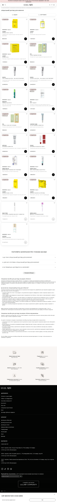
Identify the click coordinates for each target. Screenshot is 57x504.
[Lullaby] (28, 5)
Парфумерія (4, 429)
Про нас (3, 405)
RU (5, 491)
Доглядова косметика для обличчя (17, 7)
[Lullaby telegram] (11, 469)
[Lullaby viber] (8, 469)
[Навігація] (1, 1)
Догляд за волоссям (6, 422)
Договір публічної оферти (8, 412)
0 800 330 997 (4, 444)
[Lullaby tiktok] (5, 469)
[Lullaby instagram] (2, 469)
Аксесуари (4, 431)
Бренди (3, 436)
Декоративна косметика (7, 427)
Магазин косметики (5, 7)
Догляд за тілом (5, 424)
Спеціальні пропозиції (7, 407)
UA (2, 491)
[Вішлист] (52, 5)
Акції (2, 434)
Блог (2, 410)
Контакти (3, 403)
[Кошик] (54, 5)
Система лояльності (6, 401)
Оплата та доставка (6, 396)
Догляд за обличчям (6, 420)
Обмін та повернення (6, 398)
